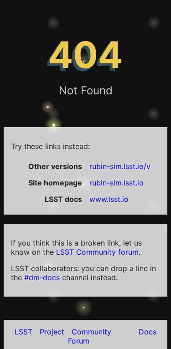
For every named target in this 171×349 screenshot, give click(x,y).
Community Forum (89, 336)
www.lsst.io (109, 199)
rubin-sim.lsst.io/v (119, 166)
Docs (147, 331)
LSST (23, 331)
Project (52, 331)
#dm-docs (42, 277)
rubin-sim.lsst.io (116, 182)
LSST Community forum (97, 252)
